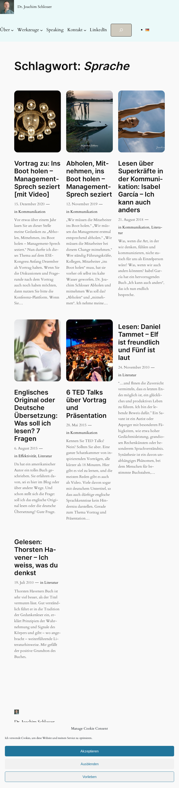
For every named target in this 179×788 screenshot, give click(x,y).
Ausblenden (90, 764)
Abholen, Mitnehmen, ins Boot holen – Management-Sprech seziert (89, 179)
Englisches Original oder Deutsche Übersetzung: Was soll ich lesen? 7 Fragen (36, 416)
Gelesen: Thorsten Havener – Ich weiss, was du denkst (36, 557)
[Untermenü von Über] (12, 30)
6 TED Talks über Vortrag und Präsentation (86, 404)
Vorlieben (89, 777)
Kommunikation (31, 211)
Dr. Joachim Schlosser (34, 6)
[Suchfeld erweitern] (121, 30)
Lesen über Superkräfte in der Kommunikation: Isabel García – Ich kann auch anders (140, 187)
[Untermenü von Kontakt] (85, 30)
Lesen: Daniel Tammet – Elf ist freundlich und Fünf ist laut (139, 342)
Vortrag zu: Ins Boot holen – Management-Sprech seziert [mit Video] (37, 179)
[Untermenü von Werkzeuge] (41, 30)
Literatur (45, 456)
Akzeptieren (89, 751)
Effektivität (27, 456)
